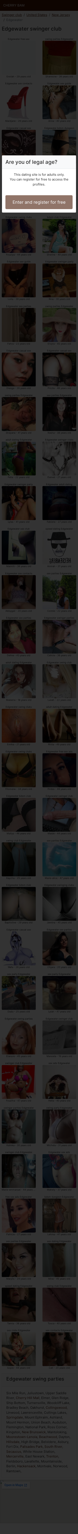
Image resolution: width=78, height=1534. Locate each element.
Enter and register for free (39, 202)
